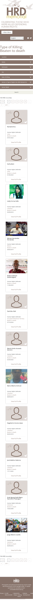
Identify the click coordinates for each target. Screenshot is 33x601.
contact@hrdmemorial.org (16, 589)
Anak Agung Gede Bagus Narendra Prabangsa (15, 498)
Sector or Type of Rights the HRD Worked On (14, 82)
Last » (6, 105)
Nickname (4, 67)
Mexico (9, 246)
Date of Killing (6, 77)
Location (4, 57)
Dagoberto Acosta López (15, 423)
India (8, 134)
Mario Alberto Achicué (14, 386)
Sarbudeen (10, 164)
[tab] (16, 57)
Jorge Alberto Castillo (14, 535)
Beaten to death (11, 136)
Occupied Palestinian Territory (15, 318)
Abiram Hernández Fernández (13, 239)
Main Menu (7, 32)
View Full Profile (16, 142)
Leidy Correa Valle (13, 201)
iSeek (31, 593)
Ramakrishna (11, 127)
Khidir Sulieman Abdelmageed (12, 276)
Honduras (10, 542)
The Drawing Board (20, 595)
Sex (3, 72)
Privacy (2, 593)
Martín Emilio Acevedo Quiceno (14, 349)
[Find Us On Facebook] (28, 38)
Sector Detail (5, 87)
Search (16, 92)
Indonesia (10, 505)
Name (3, 62)
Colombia (9, 208)
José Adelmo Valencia (14, 460)
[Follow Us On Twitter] (31, 38)
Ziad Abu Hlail (11, 311)
